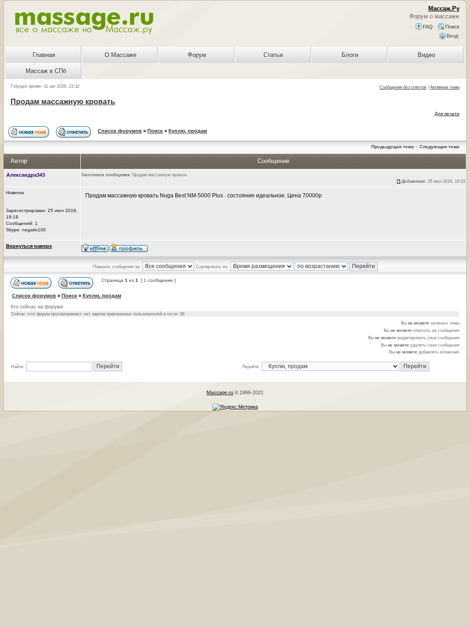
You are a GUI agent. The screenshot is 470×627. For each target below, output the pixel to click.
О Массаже (120, 54)
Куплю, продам (187, 131)
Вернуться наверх (29, 246)
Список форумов (120, 131)
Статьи (273, 54)
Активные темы (444, 87)
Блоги (349, 54)
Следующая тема (439, 146)
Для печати (447, 113)
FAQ (427, 26)
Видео (426, 54)
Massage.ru (220, 392)
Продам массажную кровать (63, 102)
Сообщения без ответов (403, 87)
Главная (44, 54)
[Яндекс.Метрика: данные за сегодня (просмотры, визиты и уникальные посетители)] (235, 407)
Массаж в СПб (46, 70)
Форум (197, 54)
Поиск (451, 26)
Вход (451, 36)
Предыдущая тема (392, 146)
